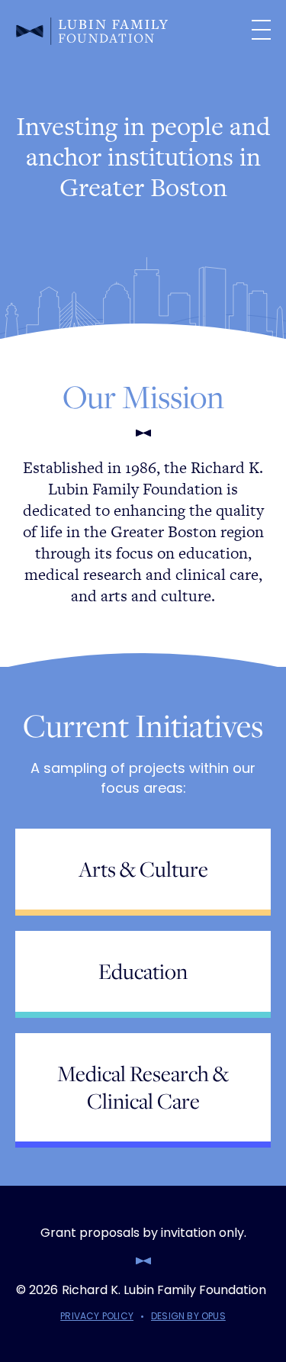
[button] (257, 30)
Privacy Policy (96, 1315)
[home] (117, 30)
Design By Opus (188, 1315)
